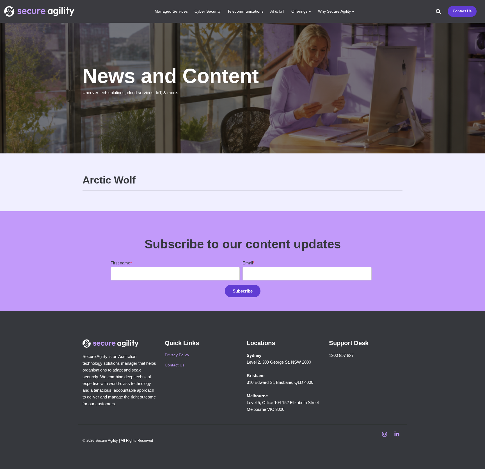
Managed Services (171, 11)
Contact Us (462, 11)
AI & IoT (277, 11)
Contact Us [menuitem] (174, 365)
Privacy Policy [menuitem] (177, 355)
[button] (385, 435)
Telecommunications (245, 11)
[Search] (438, 11)
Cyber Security (208, 11)
